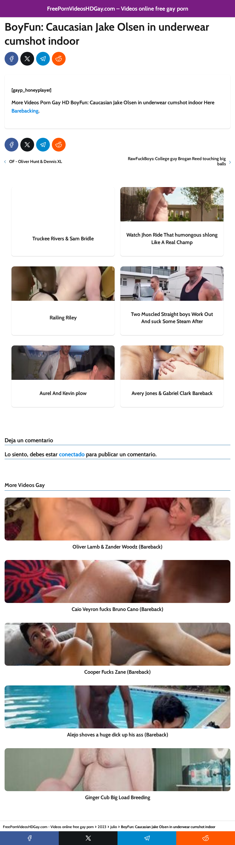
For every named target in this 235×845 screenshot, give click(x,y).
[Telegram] (43, 59)
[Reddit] (59, 59)
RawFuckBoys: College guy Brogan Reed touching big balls (177, 161)
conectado (72, 454)
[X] (27, 59)
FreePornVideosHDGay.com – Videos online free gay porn (117, 8)
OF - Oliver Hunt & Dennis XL (35, 161)
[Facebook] (11, 59)
